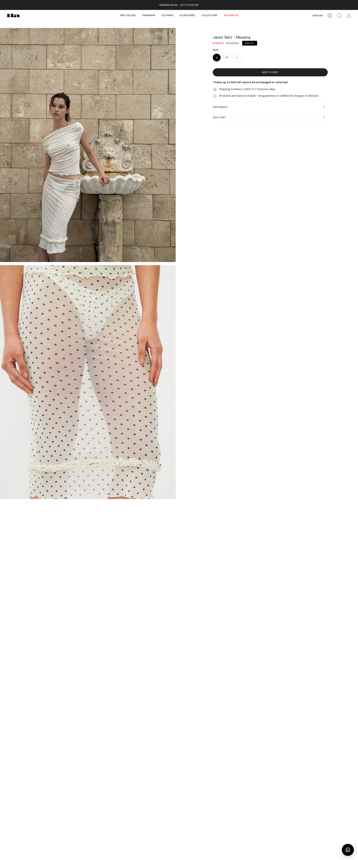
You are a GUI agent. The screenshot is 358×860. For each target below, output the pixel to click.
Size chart (219, 117)
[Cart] (349, 15)
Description (220, 107)
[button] (148, 15)
